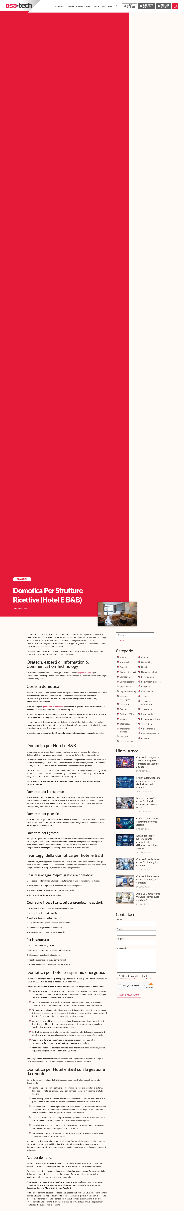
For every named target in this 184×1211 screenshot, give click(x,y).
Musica (144, 657)
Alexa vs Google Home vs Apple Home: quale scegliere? (148, 897)
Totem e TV (146, 724)
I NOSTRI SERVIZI (75, 6)
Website (145, 738)
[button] (117, 6)
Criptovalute (125, 686)
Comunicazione (127, 682)
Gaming (123, 709)
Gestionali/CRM (127, 714)
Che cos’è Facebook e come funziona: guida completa (147, 879)
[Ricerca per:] (135, 635)
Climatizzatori (126, 677)
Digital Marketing (128, 691)
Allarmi (123, 657)
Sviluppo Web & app (150, 719)
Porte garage (147, 677)
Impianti (123, 719)
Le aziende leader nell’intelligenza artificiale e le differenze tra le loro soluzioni (146, 842)
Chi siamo (59, 6)
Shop (96, 6)
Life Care (124, 736)
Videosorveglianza (150, 733)
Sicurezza (145, 696)
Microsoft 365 (126, 741)
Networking (146, 662)
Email (119, 929)
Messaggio (122, 948)
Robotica (145, 686)
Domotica (22, 579)
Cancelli (123, 667)
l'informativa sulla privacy (138, 978)
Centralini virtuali (128, 672)
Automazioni (126, 662)
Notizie (144, 667)
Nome (119, 919)
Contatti (107, 6)
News (88, 6)
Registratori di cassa (151, 682)
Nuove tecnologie (149, 672)
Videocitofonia (148, 728)
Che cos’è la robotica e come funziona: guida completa (148, 862)
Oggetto (121, 938)
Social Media (147, 714)
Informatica (125, 724)
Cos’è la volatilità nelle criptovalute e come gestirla (147, 821)
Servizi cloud (147, 691)
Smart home (147, 709)
